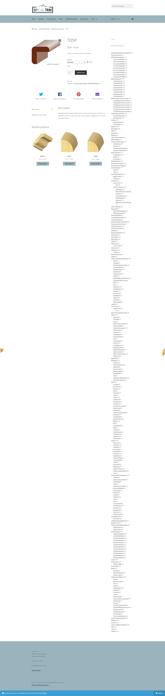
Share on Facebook (60, 99)
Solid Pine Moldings (44, 29)
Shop (33, 19)
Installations (51, 19)
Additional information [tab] (39, 115)
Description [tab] (35, 109)
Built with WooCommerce (40, 685)
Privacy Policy (36, 670)
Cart (92, 19)
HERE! (44, 693)
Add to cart (81, 72)
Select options (42, 163)
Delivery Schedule (71, 19)
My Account (84, 19)
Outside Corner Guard (57, 29)
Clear (91, 62)
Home (35, 29)
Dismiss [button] (160, 693)
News (61, 19)
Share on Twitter (41, 99)
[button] (59, 40)
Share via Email (97, 99)
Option (69, 59)
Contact (41, 19)
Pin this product (78, 99)
